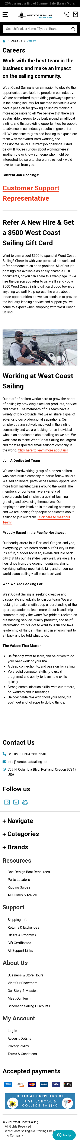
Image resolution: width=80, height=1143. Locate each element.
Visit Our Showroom (22, 983)
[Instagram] (16, 802)
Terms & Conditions (22, 1054)
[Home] (4, 40)
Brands (17, 847)
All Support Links (20, 951)
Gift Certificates (19, 943)
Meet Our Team (19, 998)
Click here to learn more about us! (43, 450)
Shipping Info (18, 920)
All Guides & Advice (22, 895)
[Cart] (75, 14)
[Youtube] (24, 802)
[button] (40, 1101)
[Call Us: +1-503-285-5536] (66, 14)
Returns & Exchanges (23, 927)
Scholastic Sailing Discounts (29, 1006)
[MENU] (5, 14)
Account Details (19, 1038)
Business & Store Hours (26, 975)
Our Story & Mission (23, 991)
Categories (23, 834)
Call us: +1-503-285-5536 (27, 754)
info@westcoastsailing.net (27, 762)
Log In (12, 1031)
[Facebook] (7, 802)
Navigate (20, 820)
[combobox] (40, 28)
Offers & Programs (22, 935)
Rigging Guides (19, 887)
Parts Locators (19, 880)
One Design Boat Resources (29, 872)
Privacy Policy (18, 1046)
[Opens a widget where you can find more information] (64, 1135)
